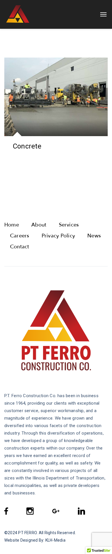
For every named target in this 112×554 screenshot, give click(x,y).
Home (11, 225)
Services (69, 225)
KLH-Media (55, 540)
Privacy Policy (58, 235)
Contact (19, 246)
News (94, 235)
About (38, 225)
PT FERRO (27, 532)
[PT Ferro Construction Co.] (30, 14)
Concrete (27, 146)
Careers (19, 235)
